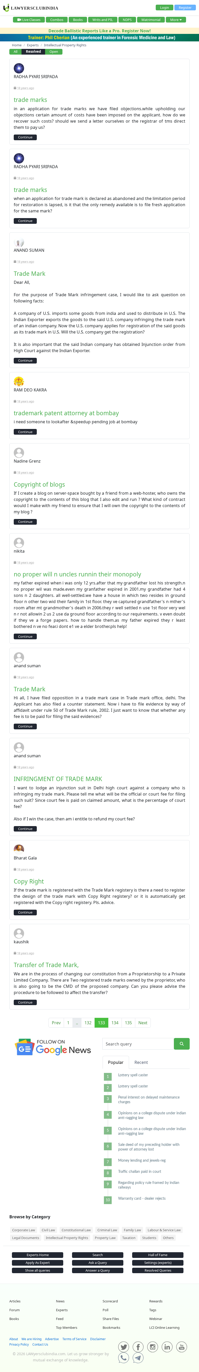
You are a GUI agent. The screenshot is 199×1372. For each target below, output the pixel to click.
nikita (19, 551)
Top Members (66, 1327)
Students (149, 1237)
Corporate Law (23, 1230)
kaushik (21, 942)
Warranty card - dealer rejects (142, 1198)
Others (168, 1237)
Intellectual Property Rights (67, 1237)
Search (98, 1254)
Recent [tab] (141, 1062)
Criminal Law (107, 1230)
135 (128, 1023)
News (60, 1301)
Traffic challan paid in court (139, 1172)
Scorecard (110, 1301)
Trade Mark (29, 274)
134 (114, 1023)
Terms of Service (74, 1339)
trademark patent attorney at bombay (66, 413)
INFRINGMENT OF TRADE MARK (58, 779)
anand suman (27, 666)
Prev (56, 1023)
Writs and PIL (103, 19)
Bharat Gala (25, 858)
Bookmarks (111, 1327)
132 (87, 1023)
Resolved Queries (158, 1270)
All (15, 51)
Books (78, 19)
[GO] (182, 1044)
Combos (56, 19)
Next (142, 1023)
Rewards (155, 1301)
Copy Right (29, 881)
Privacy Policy (19, 1344)
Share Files (111, 1318)
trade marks (30, 100)
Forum (14, 1310)
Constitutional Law (76, 1230)
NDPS (127, 19)
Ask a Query (98, 1262)
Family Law (132, 1230)
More (174, 19)
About (13, 1339)
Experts (62, 1310)
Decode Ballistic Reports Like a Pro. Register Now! (99, 31)
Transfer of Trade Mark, (46, 965)
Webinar (155, 1318)
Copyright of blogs (39, 484)
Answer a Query (98, 1270)
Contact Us (40, 1344)
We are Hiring (31, 1339)
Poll (105, 1310)
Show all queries (37, 1270)
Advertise (52, 1339)
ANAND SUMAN (29, 250)
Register (185, 7)
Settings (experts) (158, 1262)
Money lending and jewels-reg (142, 1160)
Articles (14, 1301)
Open (53, 51)
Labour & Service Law (164, 1230)
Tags (152, 1310)
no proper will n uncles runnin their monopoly (77, 574)
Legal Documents (25, 1237)
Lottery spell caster (133, 1075)
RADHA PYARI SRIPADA (36, 76)
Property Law (105, 1237)
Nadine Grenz (27, 461)
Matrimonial (150, 19)
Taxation (129, 1237)
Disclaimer (98, 1339)
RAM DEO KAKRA (30, 390)
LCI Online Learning (164, 1327)
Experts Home (38, 1254)
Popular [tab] (116, 1062)
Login (164, 7)
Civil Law (48, 1230)
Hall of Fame (157, 1254)
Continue (25, 137)
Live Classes (31, 19)
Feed (59, 1318)
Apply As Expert (38, 1262)
